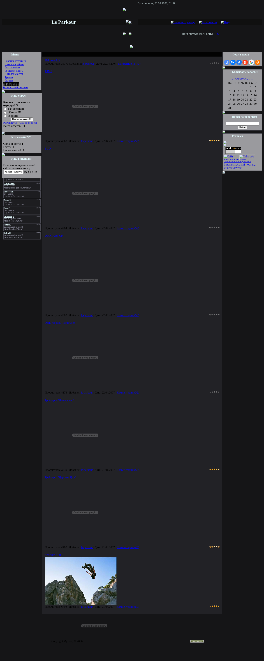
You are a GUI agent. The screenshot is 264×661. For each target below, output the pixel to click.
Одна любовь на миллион (60, 322)
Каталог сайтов (14, 73)
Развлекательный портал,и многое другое (240, 166)
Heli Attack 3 (52, 60)
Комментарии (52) (128, 228)
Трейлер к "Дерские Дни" (60, 477)
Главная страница (15, 60)
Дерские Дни (53, 554)
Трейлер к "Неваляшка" (59, 400)
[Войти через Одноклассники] (257, 62)
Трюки (9, 77)
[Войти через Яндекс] (245, 62)
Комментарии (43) (129, 63)
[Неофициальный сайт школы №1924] (225, 142)
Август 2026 (242, 78)
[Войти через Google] (251, 62)
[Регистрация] (208, 22)
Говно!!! (13, 115)
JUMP (48, 71)
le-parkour (88, 63)
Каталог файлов (14, 64)
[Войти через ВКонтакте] (233, 62)
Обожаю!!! (14, 112)
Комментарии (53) (128, 141)
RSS (216, 33)
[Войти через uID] (227, 62)
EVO (48, 148)
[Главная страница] (183, 22)
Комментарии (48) (128, 547)
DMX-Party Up (54, 235)
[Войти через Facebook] (239, 62)
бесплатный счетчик (15, 87)
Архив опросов (28, 122)
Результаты (10, 122)
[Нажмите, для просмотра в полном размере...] (81, 603)
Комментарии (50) (128, 315)
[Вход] (225, 22)
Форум (9, 80)
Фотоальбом (12, 67)
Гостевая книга (14, 70)
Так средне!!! (16, 108)
